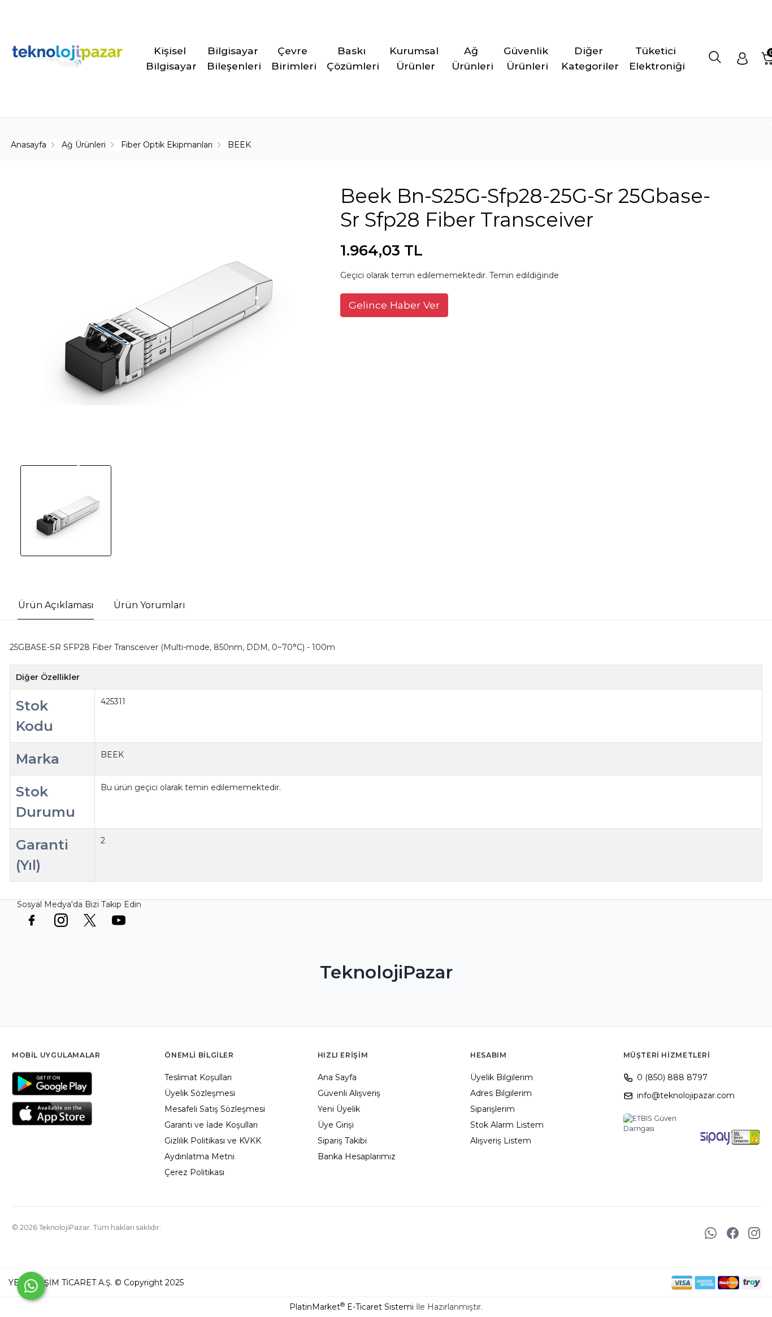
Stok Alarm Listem (507, 1125)
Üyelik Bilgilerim (501, 1077)
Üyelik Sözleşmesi (199, 1093)
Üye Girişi (336, 1125)
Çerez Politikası (194, 1172)
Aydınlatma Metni (199, 1156)
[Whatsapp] (31, 1286)
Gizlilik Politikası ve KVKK (212, 1141)
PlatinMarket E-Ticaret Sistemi (351, 1307)
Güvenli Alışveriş (349, 1093)
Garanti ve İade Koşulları (211, 1125)
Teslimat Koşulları (198, 1077)
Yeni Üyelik (339, 1109)
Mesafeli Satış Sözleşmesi (214, 1109)
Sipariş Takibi (342, 1141)
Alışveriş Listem (500, 1141)
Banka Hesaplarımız (357, 1156)
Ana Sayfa (337, 1077)
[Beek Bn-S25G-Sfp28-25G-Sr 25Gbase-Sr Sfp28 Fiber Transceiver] (161, 311)
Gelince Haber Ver (394, 305)
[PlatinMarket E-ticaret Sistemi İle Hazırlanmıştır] (632, 1282)
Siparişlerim (492, 1109)
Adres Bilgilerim (501, 1093)
